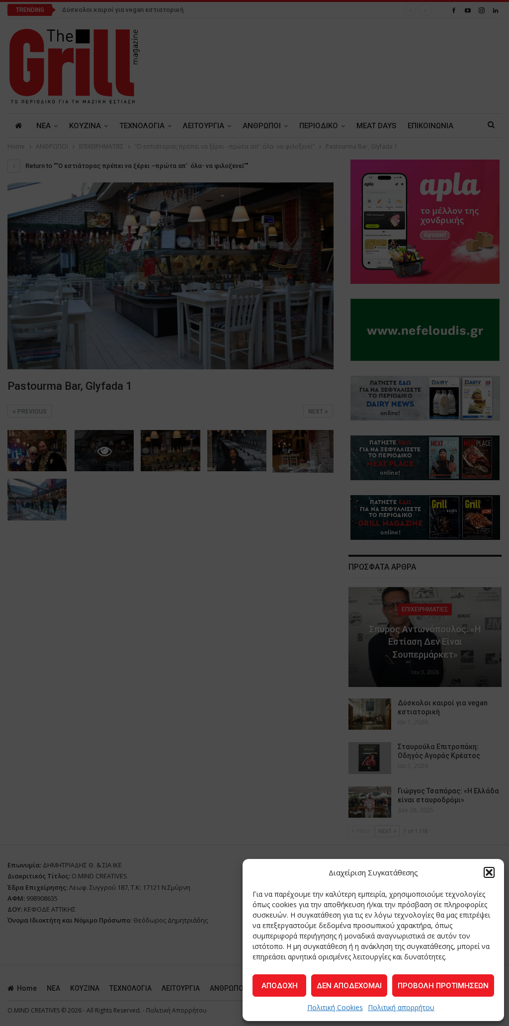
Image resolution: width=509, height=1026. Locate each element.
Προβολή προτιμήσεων (443, 985)
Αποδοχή (279, 985)
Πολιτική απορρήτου (401, 1007)
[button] (489, 872)
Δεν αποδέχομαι (349, 985)
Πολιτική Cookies (335, 1007)
